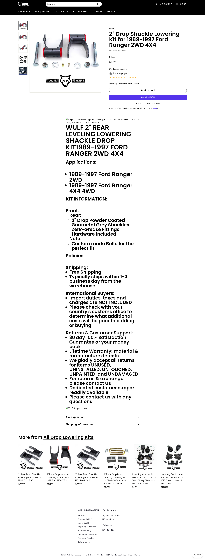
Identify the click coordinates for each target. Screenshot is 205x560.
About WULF (83, 523)
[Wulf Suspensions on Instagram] (103, 530)
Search (81, 515)
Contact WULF (85, 519)
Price (112, 57)
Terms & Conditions (87, 534)
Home (111, 28)
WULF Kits (62, 11)
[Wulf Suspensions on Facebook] (108, 530)
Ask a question (75, 417)
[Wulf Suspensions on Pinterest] (112, 530)
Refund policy (84, 542)
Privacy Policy (84, 530)
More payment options (148, 103)
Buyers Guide (82, 11)
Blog (99, 11)
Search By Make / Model (34, 11)
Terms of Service (86, 538)
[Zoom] (65, 56)
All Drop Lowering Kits (68, 437)
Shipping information (79, 424)
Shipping (113, 84)
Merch (111, 11)
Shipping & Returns (87, 526)
